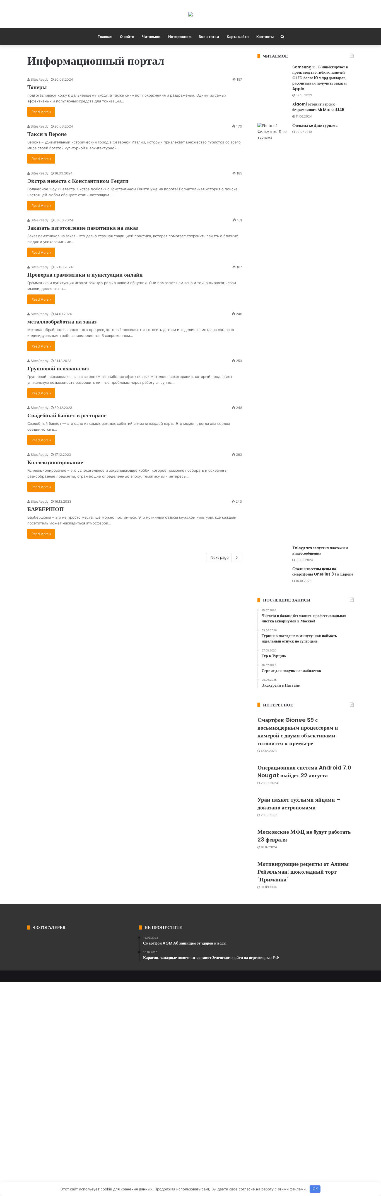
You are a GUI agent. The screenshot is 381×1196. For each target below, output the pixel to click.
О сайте (127, 36)
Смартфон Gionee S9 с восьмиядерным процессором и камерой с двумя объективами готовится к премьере (297, 731)
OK (315, 1189)
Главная (105, 36)
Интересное (179, 36)
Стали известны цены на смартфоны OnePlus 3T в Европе (322, 571)
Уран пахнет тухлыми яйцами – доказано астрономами (299, 803)
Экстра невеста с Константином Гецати (78, 181)
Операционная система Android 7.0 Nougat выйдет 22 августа (304, 771)
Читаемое (151, 36)
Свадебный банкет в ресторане (67, 415)
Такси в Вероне (47, 134)
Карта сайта (238, 36)
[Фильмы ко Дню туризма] (272, 332)
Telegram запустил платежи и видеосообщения (320, 550)
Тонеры (37, 87)
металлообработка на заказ (62, 321)
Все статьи (209, 36)
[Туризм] (190, 14)
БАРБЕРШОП (45, 509)
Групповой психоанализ (58, 368)
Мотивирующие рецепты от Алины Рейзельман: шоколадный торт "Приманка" (303, 871)
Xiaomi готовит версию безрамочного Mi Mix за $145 (318, 106)
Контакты (265, 36)
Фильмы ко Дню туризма (314, 125)
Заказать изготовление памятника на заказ (82, 228)
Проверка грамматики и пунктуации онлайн (85, 275)
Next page (220, 557)
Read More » (41, 112)
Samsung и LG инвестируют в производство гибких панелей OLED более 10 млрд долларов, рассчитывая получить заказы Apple (320, 78)
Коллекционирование (55, 462)
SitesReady (39, 79)
